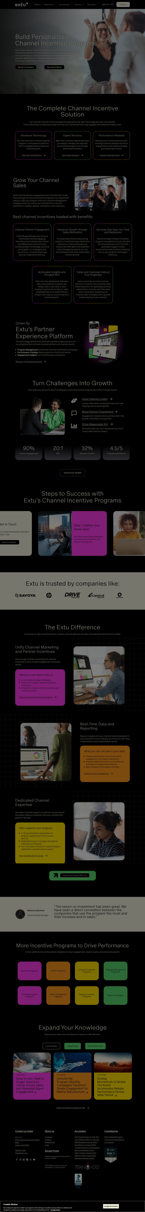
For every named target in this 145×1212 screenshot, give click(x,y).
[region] (72, 1206)
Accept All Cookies (111, 1206)
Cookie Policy (55, 1210)
